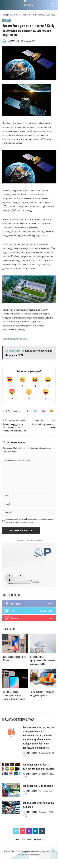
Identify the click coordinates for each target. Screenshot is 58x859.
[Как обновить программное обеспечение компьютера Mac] (43, 643)
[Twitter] (35, 411)
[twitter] (29, 610)
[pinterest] (29, 618)
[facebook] (29, 603)
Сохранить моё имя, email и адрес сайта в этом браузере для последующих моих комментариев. (29, 520)
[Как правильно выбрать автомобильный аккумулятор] (11, 769)
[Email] (51, 411)
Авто (6, 20)
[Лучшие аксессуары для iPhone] (15, 643)
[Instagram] (29, 831)
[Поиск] (52, 5)
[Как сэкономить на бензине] (11, 790)
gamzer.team (13, 41)
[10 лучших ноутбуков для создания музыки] (43, 678)
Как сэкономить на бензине (38, 785)
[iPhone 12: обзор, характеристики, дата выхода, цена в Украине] (15, 678)
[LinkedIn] (35, 831)
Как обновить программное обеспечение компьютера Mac (42, 660)
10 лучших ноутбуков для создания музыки (42, 693)
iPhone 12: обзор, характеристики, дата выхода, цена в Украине (13, 695)
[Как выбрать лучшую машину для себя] (11, 807)
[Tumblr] (42, 831)
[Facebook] (27, 411)
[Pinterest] (43, 411)
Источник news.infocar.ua (15, 338)
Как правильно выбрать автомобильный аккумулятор (39, 766)
